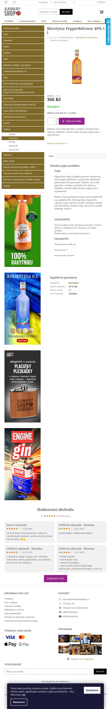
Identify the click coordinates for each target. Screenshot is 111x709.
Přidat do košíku (74, 121)
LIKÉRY (6, 123)
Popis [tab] (51, 156)
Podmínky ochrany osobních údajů (21, 620)
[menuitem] (9, 21)
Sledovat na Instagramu (82, 659)
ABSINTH (7, 155)
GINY (5, 59)
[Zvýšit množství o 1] (57, 119)
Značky (6, 185)
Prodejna (43, 2)
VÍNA (5, 77)
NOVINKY (7, 40)
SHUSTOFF (14, 149)
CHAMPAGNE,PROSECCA (15, 71)
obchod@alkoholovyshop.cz (76, 599)
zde (23, 694)
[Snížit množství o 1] (57, 123)
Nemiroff (13, 145)
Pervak (12, 142)
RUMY (6, 46)
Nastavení (19, 702)
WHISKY (7, 53)
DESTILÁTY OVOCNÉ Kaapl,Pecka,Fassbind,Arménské (18, 91)
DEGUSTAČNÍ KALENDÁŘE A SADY (19, 167)
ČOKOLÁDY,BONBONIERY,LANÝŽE (19, 104)
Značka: (58, 40)
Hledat (66, 11)
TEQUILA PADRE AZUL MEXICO (17, 173)
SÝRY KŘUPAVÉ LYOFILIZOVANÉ (18, 83)
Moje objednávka (12, 613)
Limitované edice (11, 28)
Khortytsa (13, 138)
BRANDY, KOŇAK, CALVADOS (17, 65)
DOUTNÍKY (8, 98)
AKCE (5, 34)
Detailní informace (56, 143)
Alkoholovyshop (70, 616)
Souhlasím (92, 690)
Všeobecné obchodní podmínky (19, 617)
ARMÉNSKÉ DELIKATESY (14, 117)
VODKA (6, 129)
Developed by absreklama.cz (55, 681)
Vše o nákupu (59, 2)
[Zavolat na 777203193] (8, 2)
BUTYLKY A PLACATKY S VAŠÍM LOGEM (21, 179)
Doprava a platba (12, 606)
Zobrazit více (55, 578)
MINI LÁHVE (9, 161)
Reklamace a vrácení (14, 609)
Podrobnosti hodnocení (86, 37)
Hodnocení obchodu (55, 509)
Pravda (12, 134)
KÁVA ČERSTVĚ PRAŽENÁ (15, 111)
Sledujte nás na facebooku (75, 607)
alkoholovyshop (70, 612)
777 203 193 (68, 603)
